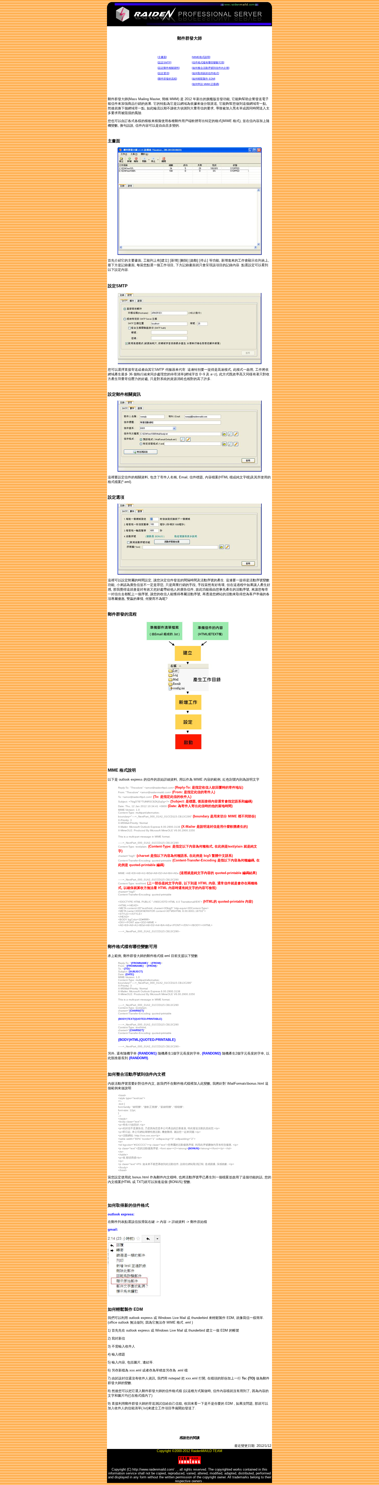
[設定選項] (163, 73)
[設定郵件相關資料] (169, 67)
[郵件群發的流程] (167, 78)
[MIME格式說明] (201, 57)
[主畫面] (162, 57)
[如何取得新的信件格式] (205, 73)
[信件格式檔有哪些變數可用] (208, 62)
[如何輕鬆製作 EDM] (203, 78)
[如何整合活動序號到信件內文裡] (210, 67)
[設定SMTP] (164, 62)
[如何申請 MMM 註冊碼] (205, 84)
